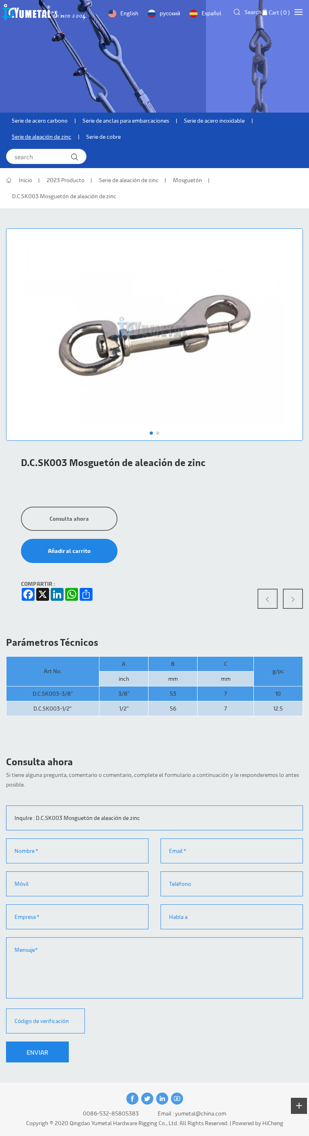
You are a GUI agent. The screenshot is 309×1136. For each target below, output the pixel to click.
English (129, 13)
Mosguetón (187, 180)
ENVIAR (37, 1052)
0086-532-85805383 (111, 1113)
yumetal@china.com (200, 1113)
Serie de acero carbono (40, 120)
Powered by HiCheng (257, 1123)
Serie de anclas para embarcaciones (125, 120)
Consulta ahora (69, 518)
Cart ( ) (279, 12)
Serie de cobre (103, 136)
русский (170, 13)
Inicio (25, 180)
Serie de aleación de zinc (41, 136)
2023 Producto (65, 180)
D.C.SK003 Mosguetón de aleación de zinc (64, 196)
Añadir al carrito (69, 551)
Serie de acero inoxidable (214, 120)
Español (211, 13)
